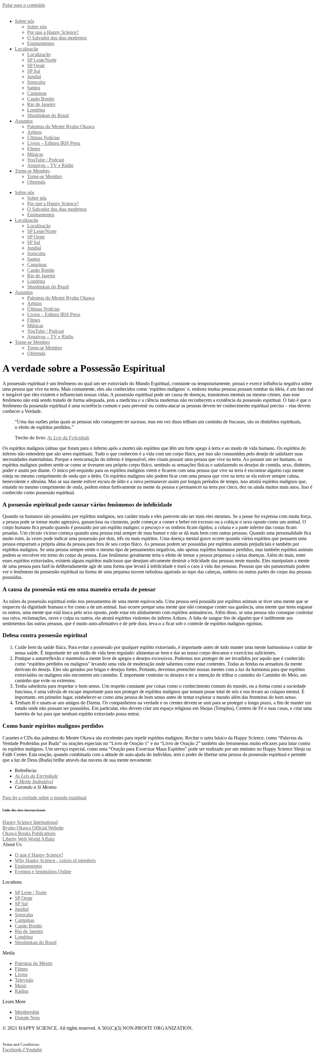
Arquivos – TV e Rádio (50, 165)
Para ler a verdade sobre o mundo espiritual (44, 797)
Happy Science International (30, 822)
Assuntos (24, 121)
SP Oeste (36, 65)
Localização (26, 48)
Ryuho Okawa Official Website (33, 827)
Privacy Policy (14, 1039)
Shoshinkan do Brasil (48, 115)
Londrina (36, 109)
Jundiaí (34, 76)
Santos (33, 87)
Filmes (33, 148)
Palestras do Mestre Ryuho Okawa (60, 126)
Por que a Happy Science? (53, 32)
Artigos (34, 132)
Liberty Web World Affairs (28, 838)
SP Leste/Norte (41, 60)
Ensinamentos (40, 43)
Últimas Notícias (43, 137)
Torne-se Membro (32, 170)
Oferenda (36, 182)
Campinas (37, 93)
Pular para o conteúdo (23, 5)
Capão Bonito (40, 98)
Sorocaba (36, 82)
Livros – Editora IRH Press (53, 143)
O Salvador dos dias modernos (57, 37)
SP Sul (33, 71)
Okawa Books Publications (29, 833)
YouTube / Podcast (45, 159)
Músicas (35, 154)
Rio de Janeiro (41, 104)
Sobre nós (24, 21)
